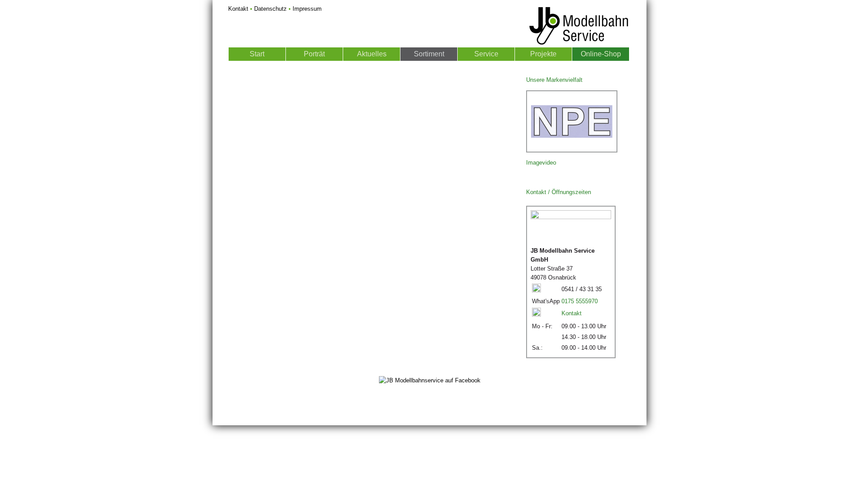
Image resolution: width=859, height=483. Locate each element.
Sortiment (429, 54)
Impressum (307, 8)
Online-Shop (601, 54)
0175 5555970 (579, 301)
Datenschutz (270, 8)
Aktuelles (372, 54)
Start (257, 54)
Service (486, 54)
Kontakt (238, 8)
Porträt (314, 54)
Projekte (543, 54)
